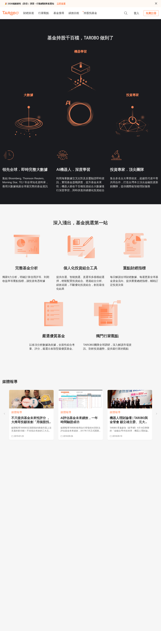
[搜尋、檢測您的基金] (125, 13)
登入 (136, 13)
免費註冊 (151, 13)
